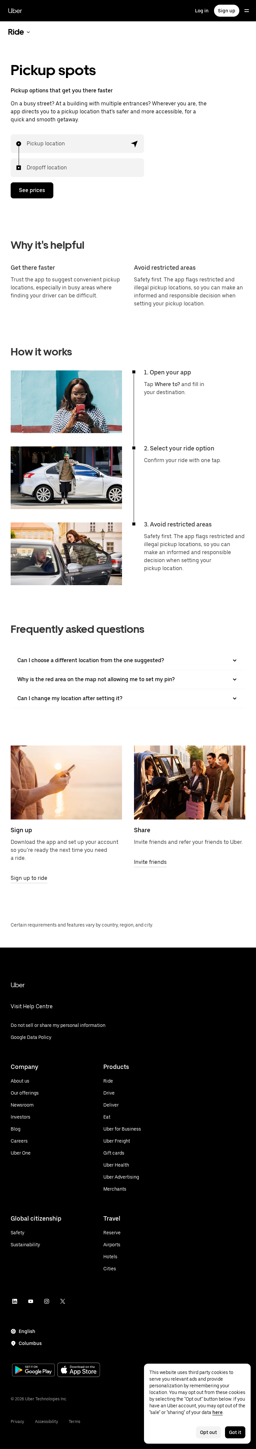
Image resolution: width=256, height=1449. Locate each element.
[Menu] (247, 11)
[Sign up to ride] (66, 783)
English (27, 1331)
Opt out (208, 1432)
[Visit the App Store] (78, 1370)
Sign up (226, 10)
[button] (135, 144)
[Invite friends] (189, 783)
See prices (32, 190)
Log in (202, 10)
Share (142, 830)
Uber (15, 11)
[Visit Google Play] (33, 1371)
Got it (235, 1432)
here (217, 1412)
